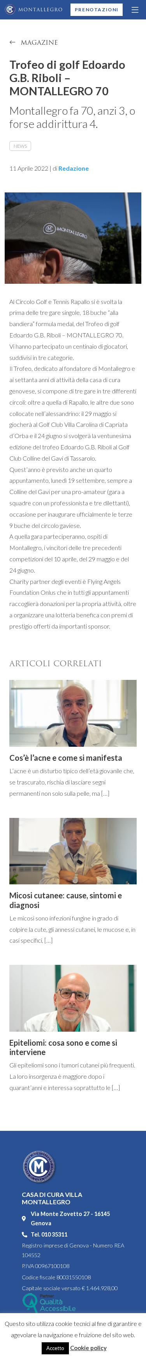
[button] (135, 9)
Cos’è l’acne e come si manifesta (65, 757)
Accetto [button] (55, 1348)
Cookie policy (88, 1347)
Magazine (38, 42)
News (20, 146)
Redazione (73, 168)
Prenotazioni (97, 9)
